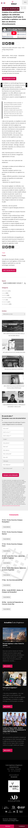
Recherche (4, 302)
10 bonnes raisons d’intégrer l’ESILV (10, 820)
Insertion (4, 295)
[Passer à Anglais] (1, 3)
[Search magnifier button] (25, 283)
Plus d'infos (7, 527)
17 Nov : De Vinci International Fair (12, 580)
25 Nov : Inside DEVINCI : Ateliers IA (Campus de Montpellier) (12, 591)
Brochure (7, 826)
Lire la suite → (7, 666)
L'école (4, 299)
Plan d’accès (5, 819)
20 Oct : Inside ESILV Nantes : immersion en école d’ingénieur (14, 569)
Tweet (3, 253)
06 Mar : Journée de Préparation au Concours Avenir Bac (12, 603)
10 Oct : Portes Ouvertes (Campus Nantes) (12, 533)
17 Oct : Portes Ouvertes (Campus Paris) (12, 545)
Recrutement (14, 777)
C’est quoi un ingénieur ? (10, 687)
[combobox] (13, 432)
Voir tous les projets (9, 270)
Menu (25, 2)
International (5, 297)
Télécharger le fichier (9, 78)
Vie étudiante (5, 304)
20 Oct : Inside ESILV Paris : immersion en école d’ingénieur (13, 557)
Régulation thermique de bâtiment (14, 369)
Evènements (14, 515)
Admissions (5, 291)
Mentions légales (12, 819)
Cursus (3, 293)
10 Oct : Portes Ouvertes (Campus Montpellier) (12, 521)
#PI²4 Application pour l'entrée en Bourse (14, 352)
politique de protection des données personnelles (11, 505)
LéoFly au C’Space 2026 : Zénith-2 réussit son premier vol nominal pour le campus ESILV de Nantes (14, 729)
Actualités (14, 622)
